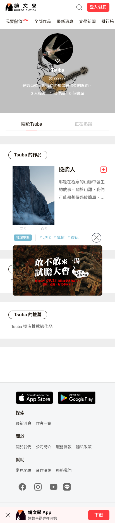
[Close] (96, 237)
